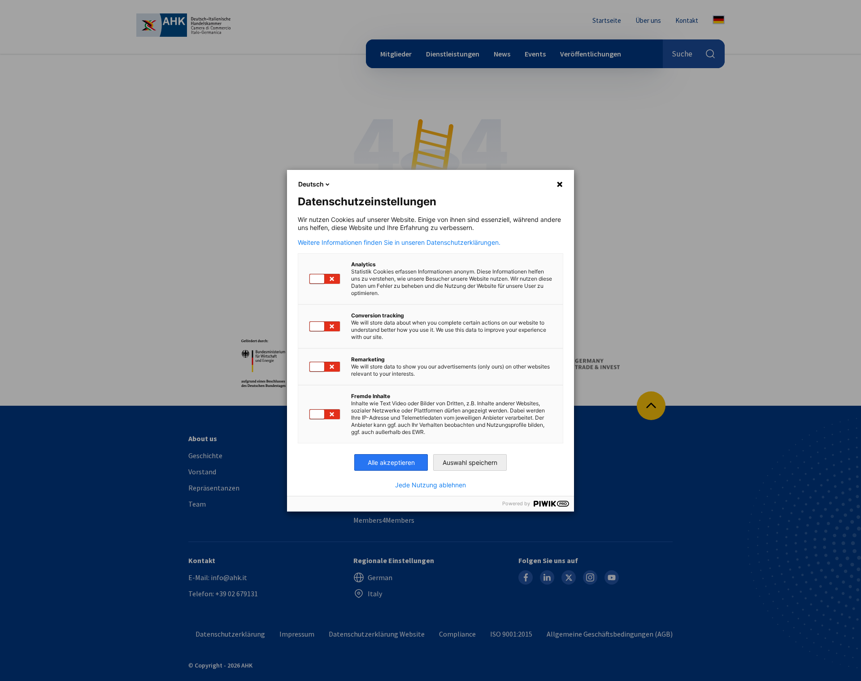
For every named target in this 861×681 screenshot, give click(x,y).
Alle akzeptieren (391, 462)
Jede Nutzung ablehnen (430, 485)
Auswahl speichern (470, 462)
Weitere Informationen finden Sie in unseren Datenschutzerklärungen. (399, 242)
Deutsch (311, 184)
